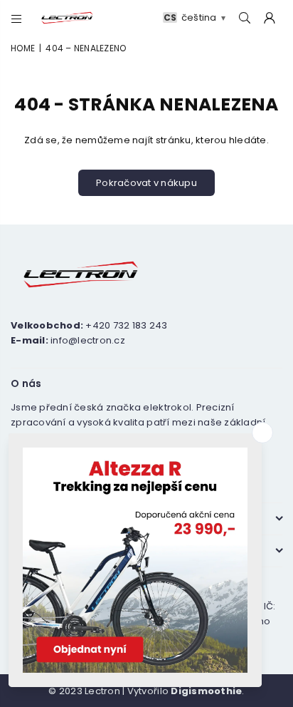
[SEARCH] (245, 18)
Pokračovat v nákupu (146, 183)
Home (23, 48)
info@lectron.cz (87, 340)
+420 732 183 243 (126, 325)
